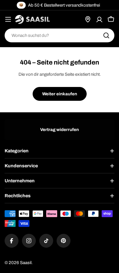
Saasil (25, 262)
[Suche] (106, 35)
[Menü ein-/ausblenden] (8, 19)
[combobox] (59, 35)
